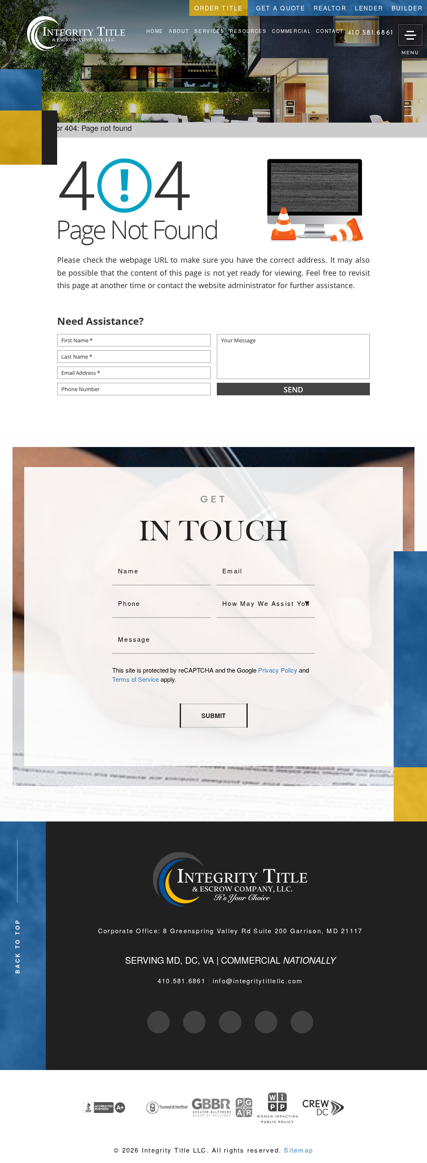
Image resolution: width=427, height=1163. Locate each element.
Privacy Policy (277, 670)
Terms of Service (135, 679)
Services (209, 31)
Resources (248, 31)
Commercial (291, 31)
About (179, 31)
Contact (330, 31)
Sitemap (298, 1149)
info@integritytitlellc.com (258, 980)
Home (154, 31)
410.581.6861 (182, 980)
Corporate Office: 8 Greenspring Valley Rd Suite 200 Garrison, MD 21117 (230, 930)
